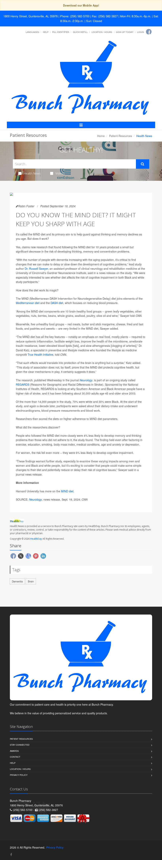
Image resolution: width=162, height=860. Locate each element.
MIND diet (67, 491)
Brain (31, 581)
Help (45, 32)
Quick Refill (80, 32)
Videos (60, 173)
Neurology (86, 380)
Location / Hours (101, 32)
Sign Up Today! (124, 32)
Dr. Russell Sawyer (36, 268)
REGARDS (22, 384)
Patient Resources (120, 136)
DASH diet (57, 303)
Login (140, 32)
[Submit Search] (142, 164)
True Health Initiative (40, 354)
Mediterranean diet (28, 303)
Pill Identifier (60, 32)
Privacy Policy (18, 774)
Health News (32, 173)
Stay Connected (19, 744)
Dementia (17, 581)
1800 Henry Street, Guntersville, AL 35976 (30, 16)
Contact (15, 756)
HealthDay (36, 538)
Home (101, 136)
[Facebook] (149, 32)
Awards (14, 750)
